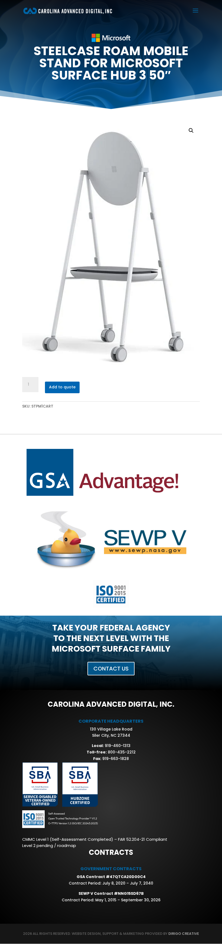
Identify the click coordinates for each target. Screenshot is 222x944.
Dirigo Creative (183, 933)
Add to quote (62, 387)
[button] (191, 130)
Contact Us (111, 668)
